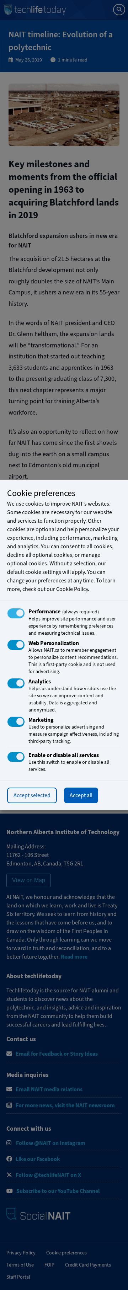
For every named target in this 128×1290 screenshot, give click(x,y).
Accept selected (32, 795)
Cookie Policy (72, 589)
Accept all (81, 795)
